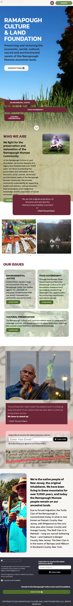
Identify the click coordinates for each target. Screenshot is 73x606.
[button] (52, 3)
